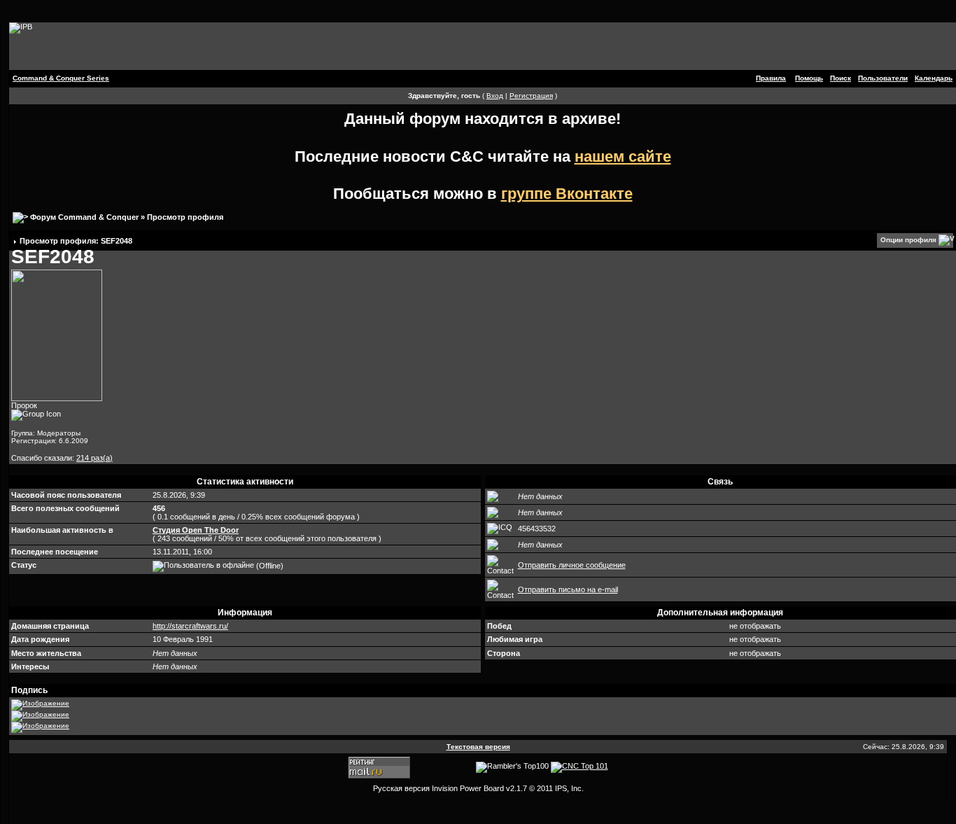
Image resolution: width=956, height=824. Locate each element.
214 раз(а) (94, 458)
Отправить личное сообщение (572, 565)
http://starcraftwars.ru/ (190, 626)
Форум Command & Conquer (84, 217)
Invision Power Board (468, 788)
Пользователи (883, 78)
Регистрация (531, 95)
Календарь (934, 78)
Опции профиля (908, 240)
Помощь (809, 78)
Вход (494, 95)
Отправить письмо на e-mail (568, 589)
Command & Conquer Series (61, 78)
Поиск (840, 78)
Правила (771, 78)
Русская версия (401, 788)
